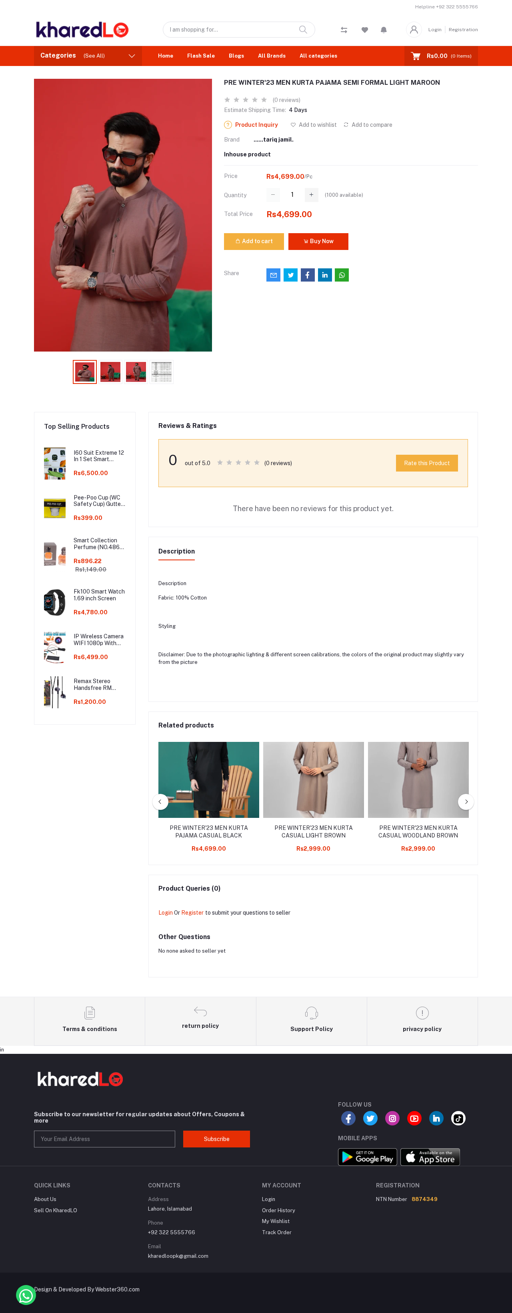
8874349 (425, 1199)
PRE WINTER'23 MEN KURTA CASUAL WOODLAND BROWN (418, 832)
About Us (45, 1199)
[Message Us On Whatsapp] (26, 1295)
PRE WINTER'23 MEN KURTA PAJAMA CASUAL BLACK (209, 832)
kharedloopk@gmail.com (178, 1256)
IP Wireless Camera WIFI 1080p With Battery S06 (99, 640)
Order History (278, 1210)
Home (165, 56)
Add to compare (371, 125)
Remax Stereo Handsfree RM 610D (93, 684)
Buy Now (321, 241)
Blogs (236, 56)
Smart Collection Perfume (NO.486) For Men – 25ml (97, 544)
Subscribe (217, 1139)
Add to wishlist (317, 125)
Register (192, 912)
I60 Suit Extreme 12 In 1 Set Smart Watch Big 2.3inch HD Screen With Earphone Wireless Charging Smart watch (99, 456)
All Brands (272, 56)
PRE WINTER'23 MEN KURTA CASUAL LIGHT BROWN (313, 832)
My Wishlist (276, 1221)
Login (435, 29)
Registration (463, 29)
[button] (384, 29)
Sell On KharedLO (55, 1210)
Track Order (277, 1232)
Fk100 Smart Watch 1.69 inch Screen (99, 595)
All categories (318, 56)
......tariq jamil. (274, 139)
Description (176, 551)
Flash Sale (201, 56)
